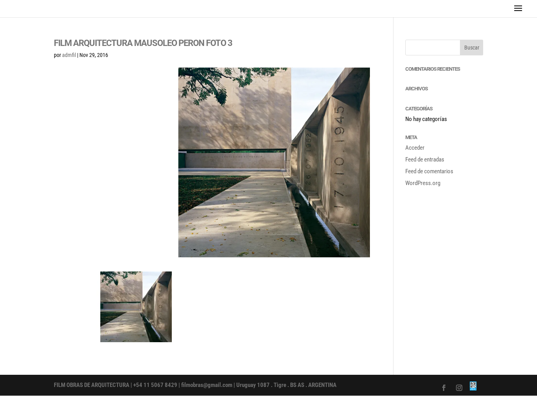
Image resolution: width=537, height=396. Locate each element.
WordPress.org (422, 183)
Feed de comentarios (429, 171)
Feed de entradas (424, 159)
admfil (69, 55)
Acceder (415, 147)
